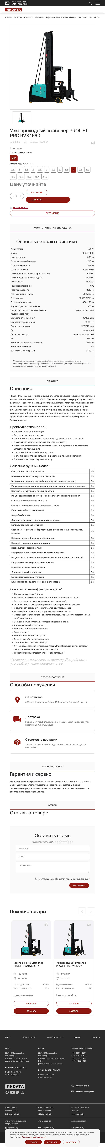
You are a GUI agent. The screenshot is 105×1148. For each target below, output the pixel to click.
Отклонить (52, 1142)
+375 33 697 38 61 (19, 2)
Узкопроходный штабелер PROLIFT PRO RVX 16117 (28, 964)
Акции (7, 1037)
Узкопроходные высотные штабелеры (59, 17)
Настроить (71, 1142)
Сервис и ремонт (29, 1037)
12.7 (21, 176)
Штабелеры (37, 17)
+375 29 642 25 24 (78, 1055)
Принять (33, 1142)
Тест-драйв (52, 213)
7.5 (53, 169)
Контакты (96, 1037)
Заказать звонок (83, 1086)
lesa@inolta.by (78, 1114)
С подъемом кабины (86, 17)
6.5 (39, 169)
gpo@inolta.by (11, 1127)
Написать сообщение (84, 1091)
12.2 (13, 176)
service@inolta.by (46, 1127)
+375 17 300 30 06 (78, 1061)
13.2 (29, 176)
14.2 (45, 176)
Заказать (31, 1011)
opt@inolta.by (77, 1127)
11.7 (87, 169)
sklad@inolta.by (45, 1114)
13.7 (37, 176)
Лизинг (77, 1037)
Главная (8, 17)
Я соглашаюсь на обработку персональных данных (63, 878)
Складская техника (22, 17)
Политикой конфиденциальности (34, 1137)
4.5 (12, 169)
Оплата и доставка (55, 1037)
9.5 (80, 169)
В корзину (36, 192)
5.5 (26, 169)
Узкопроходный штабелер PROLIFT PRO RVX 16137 (71, 964)
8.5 (66, 169)
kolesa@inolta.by (12, 1114)
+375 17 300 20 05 (19, 4)
